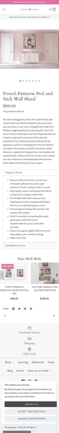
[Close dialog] (56, 167)
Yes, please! (29, 261)
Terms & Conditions (27, 427)
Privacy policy (11, 427)
